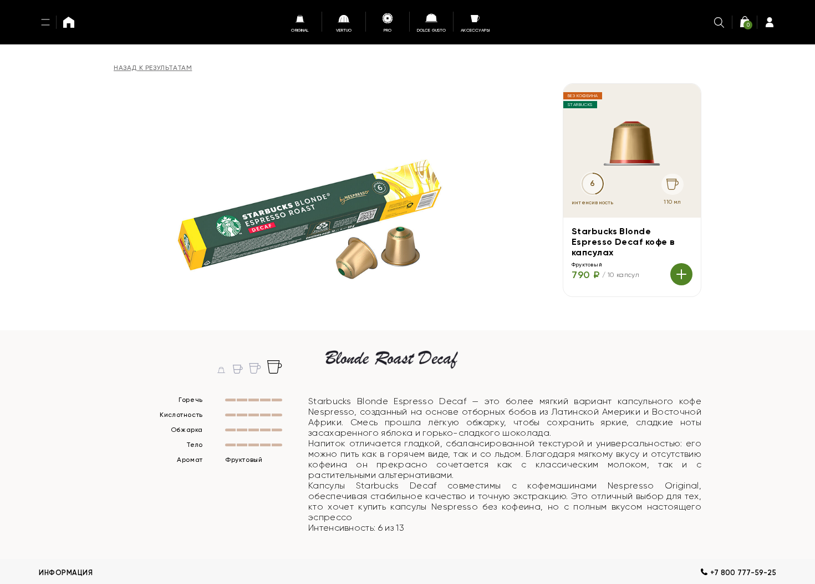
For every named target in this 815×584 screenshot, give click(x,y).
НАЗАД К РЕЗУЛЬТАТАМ (153, 68)
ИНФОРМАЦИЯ (66, 572)
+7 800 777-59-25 (743, 572)
